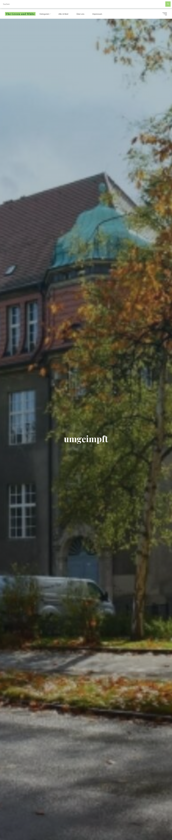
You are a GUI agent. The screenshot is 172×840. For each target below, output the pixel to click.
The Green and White (20, 14)
